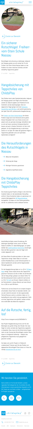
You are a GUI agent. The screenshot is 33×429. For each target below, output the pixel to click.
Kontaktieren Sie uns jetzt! (13, 349)
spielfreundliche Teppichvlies (16, 248)
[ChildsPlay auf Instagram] (29, 413)
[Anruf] (4, 398)
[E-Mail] (11, 398)
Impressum (12, 426)
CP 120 (9, 280)
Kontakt (3, 426)
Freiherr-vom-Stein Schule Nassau (13, 116)
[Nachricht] (19, 398)
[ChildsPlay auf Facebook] (25, 413)
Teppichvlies (12, 73)
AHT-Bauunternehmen (21, 198)
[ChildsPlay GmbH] (2, 2)
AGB (8, 426)
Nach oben (26, 426)
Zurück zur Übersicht (13, 36)
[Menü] (30, 2)
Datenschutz (20, 426)
